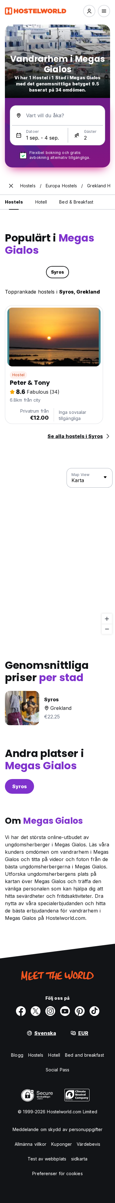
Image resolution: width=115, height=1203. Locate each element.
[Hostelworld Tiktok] (94, 1011)
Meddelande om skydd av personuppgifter (58, 1129)
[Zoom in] (107, 619)
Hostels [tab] (14, 201)
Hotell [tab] (41, 201)
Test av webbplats (47, 1158)
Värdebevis (88, 1144)
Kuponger (61, 1144)
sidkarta (79, 1158)
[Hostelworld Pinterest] (80, 1011)
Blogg (17, 1055)
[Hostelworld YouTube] (65, 1011)
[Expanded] (11, 185)
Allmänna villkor (31, 1144)
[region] (57, 551)
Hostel (18, 375)
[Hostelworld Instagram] (50, 1011)
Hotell (54, 1055)
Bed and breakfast (84, 1055)
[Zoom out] (107, 629)
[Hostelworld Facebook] (21, 1011)
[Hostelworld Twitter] (35, 1011)
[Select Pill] (89, 11)
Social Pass (57, 1069)
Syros (19, 786)
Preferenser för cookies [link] (57, 1173)
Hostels (36, 1055)
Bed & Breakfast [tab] (76, 201)
